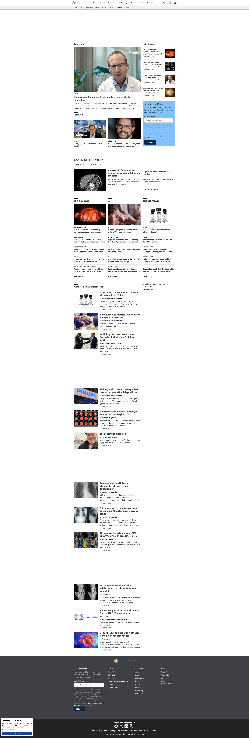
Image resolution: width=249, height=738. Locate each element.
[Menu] (175, 3)
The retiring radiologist (113, 433)
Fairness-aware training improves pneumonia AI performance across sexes (119, 511)
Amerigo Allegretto (109, 418)
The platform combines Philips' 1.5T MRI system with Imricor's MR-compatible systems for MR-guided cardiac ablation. (119, 401)
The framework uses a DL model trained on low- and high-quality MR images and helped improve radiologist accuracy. (120, 544)
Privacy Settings (110, 731)
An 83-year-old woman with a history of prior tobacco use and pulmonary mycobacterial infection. (123, 181)
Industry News (151, 201)
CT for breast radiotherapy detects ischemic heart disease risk (119, 634)
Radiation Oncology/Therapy (85, 267)
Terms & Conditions (125, 731)
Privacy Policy (97, 731)
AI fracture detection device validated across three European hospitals (118, 588)
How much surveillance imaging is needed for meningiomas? (118, 413)
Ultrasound (78, 237)
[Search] (170, 3)
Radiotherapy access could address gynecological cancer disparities (153, 91)
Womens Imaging (114, 237)
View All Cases (151, 189)
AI (109, 201)
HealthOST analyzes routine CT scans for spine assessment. (119, 623)
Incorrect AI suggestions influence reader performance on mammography (124, 270)
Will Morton (106, 594)
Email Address (150, 116)
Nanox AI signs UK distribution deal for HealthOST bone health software (159, 270)
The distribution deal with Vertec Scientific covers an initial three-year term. (117, 325)
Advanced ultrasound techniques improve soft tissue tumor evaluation (152, 65)
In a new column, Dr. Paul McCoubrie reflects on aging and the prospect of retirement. (120, 441)
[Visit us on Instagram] (131, 726)
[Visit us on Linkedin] (126, 726)
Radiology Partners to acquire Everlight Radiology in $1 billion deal (158, 250)
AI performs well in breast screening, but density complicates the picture (123, 240)
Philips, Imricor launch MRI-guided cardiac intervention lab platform (157, 260)
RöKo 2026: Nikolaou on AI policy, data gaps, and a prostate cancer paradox (124, 145)
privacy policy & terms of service (155, 137)
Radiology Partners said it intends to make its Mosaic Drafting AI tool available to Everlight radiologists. (119, 348)
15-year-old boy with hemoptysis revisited (156, 173)
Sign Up (150, 142)
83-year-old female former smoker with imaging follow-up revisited (124, 173)
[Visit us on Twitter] (121, 726)
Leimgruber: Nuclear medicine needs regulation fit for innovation (102, 98)
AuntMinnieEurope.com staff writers (115, 619)
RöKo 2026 (112, 141)
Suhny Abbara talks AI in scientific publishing (88, 145)
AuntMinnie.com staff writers (112, 299)
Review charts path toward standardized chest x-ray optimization (115, 486)
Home (76, 94)
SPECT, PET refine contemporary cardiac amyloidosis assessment (152, 52)
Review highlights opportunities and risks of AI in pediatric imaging (123, 231)
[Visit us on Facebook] (116, 726)
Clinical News (81, 201)
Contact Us (138, 731)
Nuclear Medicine (80, 227)
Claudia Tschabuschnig (110, 492)
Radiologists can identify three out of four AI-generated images (123, 260)
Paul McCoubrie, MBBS (110, 437)
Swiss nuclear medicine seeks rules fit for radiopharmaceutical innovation (152, 78)
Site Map (147, 731)
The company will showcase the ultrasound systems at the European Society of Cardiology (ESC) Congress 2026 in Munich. (119, 304)
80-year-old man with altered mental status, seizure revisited (158, 180)
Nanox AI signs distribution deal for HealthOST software (157, 240)
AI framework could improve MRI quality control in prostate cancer (119, 534)
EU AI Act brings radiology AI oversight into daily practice (124, 250)
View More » (78, 276)
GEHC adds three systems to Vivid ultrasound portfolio (156, 231)
